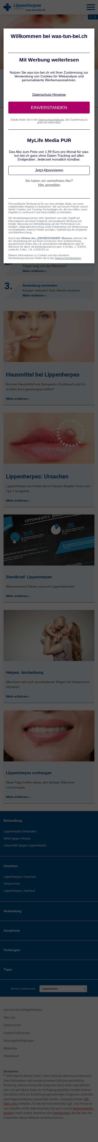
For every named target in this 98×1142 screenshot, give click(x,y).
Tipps (8, 969)
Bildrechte (10, 1048)
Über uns (9, 1017)
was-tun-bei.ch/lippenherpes (23, 1009)
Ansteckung (12, 911)
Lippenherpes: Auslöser (19, 890)
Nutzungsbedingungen (19, 1040)
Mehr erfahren (33, 271)
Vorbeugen (12, 950)
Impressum (11, 1056)
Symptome (12, 930)
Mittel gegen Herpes (17, 838)
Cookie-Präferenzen (17, 1033)
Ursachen (11, 866)
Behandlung (13, 820)
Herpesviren (12, 883)
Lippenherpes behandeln (20, 831)
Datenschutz (12, 1025)
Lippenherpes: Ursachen (20, 876)
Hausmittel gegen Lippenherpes (25, 845)
